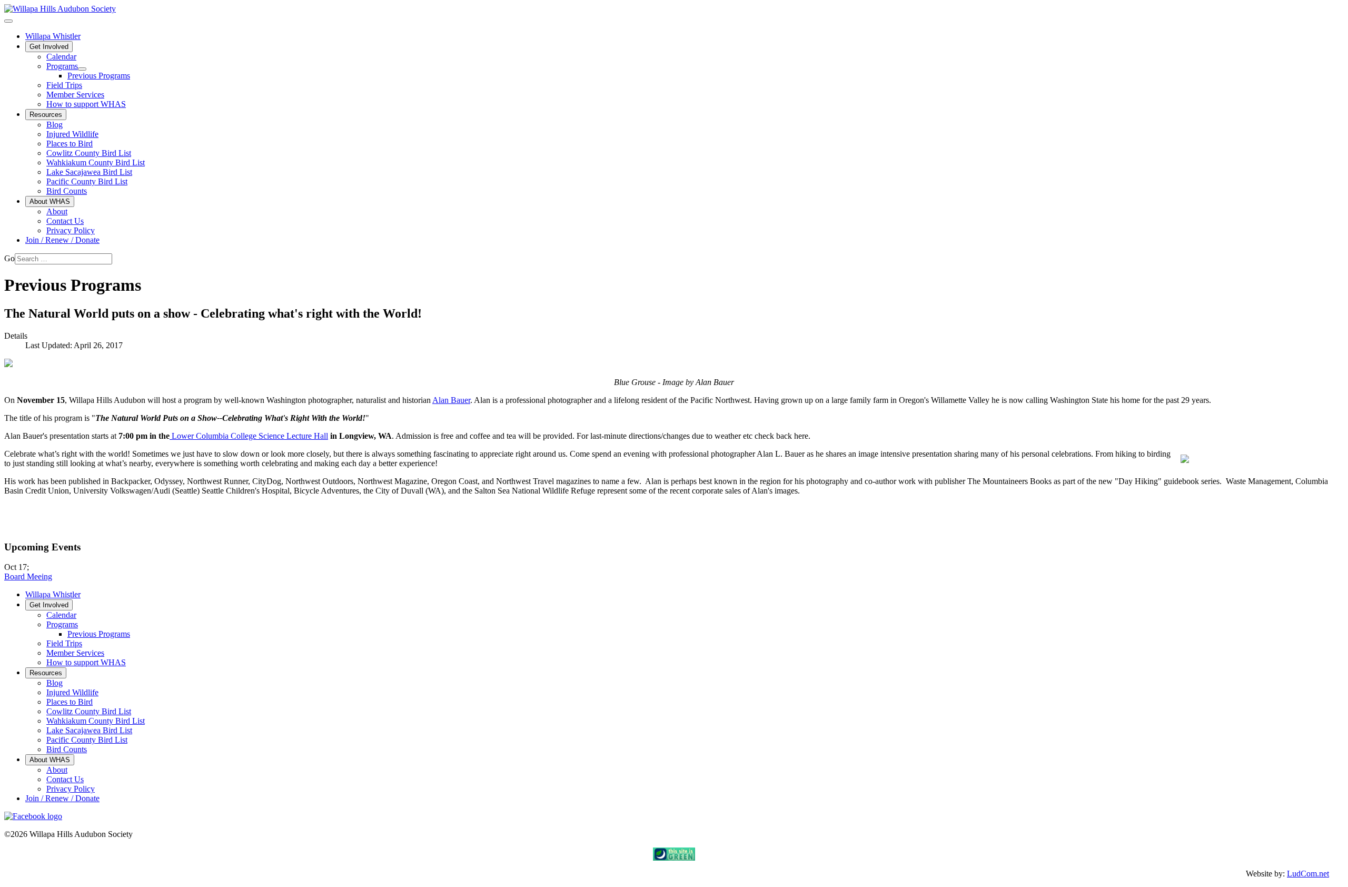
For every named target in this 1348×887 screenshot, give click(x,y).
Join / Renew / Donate (62, 239)
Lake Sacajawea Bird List (89, 171)
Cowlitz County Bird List (88, 153)
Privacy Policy (70, 230)
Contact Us (65, 220)
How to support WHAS (86, 104)
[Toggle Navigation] (8, 21)
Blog (54, 124)
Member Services (75, 94)
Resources (45, 115)
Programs (62, 66)
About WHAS (49, 201)
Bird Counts (66, 190)
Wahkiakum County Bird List (95, 162)
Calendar (61, 56)
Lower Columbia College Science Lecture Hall (249, 435)
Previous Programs (98, 75)
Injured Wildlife (72, 134)
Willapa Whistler (53, 36)
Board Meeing (28, 576)
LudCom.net (1308, 873)
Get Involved (48, 47)
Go (9, 258)
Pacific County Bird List (86, 181)
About (56, 211)
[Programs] (82, 69)
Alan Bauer (451, 400)
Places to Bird (69, 143)
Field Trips (64, 85)
